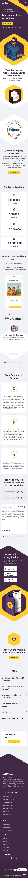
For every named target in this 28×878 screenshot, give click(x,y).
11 (23, 537)
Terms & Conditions (8, 869)
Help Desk (5, 850)
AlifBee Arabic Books (8, 808)
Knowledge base (14, 742)
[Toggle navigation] (25, 2)
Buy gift (5, 841)
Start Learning (7, 23)
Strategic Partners (7, 830)
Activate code (6, 844)
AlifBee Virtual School (8, 799)
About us (5, 838)
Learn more (14, 657)
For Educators (6, 827)
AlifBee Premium (7, 796)
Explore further (14, 172)
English (13, 864)
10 (21, 537)
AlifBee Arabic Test (8, 805)
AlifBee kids (6, 811)
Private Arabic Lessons (9, 802)
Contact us (6, 847)
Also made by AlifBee (8, 814)
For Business (6, 824)
